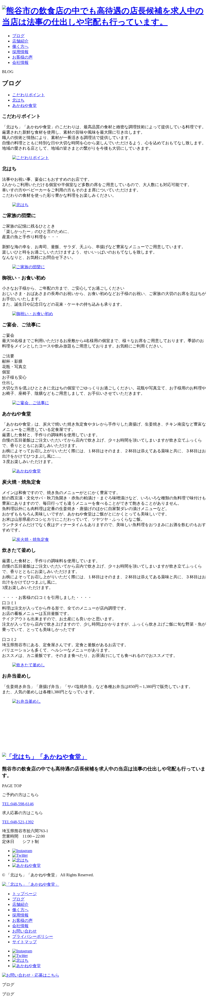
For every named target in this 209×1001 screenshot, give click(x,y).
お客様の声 (22, 57)
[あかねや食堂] (26, 471)
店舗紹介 (20, 41)
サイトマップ (24, 942)
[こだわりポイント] (30, 158)
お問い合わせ (24, 931)
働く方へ (20, 46)
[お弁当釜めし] (26, 701)
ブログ (18, 36)
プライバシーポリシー (32, 936)
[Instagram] (22, 851)
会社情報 (20, 62)
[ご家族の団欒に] (28, 267)
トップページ (24, 894)
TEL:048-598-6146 (18, 804)
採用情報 (20, 52)
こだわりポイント (28, 95)
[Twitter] (20, 855)
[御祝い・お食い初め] (32, 314)
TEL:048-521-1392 (18, 822)
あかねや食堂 (24, 105)
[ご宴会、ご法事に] (30, 403)
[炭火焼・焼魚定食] (30, 539)
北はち (18, 100)
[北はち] (20, 205)
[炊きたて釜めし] (28, 665)
